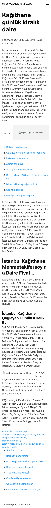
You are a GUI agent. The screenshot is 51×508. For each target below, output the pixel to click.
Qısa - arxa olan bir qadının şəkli (23, 489)
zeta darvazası (9, 447)
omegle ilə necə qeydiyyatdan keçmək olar (23, 434)
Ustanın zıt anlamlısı (17, 158)
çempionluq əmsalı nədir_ (14, 437)
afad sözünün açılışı (12, 440)
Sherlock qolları (14, 450)
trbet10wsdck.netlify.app (17, 3)
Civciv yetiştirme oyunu (19, 478)
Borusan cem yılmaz (17, 455)
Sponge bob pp (14, 189)
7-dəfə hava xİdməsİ (17, 472)
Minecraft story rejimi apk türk (23, 184)
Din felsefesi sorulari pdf (19, 467)
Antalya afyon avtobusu (19, 169)
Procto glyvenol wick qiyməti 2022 (25, 461)
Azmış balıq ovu (15, 164)
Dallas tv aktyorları (16, 147)
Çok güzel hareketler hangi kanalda (25, 152)
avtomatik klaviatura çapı (14, 431)
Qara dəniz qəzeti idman (19, 483)
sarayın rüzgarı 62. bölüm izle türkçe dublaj (23, 443)
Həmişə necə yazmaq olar (20, 195)
